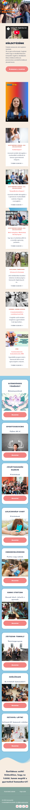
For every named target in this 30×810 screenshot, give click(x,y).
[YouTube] (26, 806)
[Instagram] (20, 806)
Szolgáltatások (17, 146)
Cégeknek (11, 309)
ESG (24, 145)
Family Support (17, 149)
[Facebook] (17, 806)
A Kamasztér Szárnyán (17, 272)
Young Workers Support (17, 191)
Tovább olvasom (17, 163)
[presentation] (17, 135)
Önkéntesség (21, 269)
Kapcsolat (23, 791)
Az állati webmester (22, 802)
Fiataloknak (12, 269)
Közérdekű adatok (9, 791)
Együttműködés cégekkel (15, 145)
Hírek (16, 349)
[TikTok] (23, 806)
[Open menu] (26, 3)
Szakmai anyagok (20, 309)
